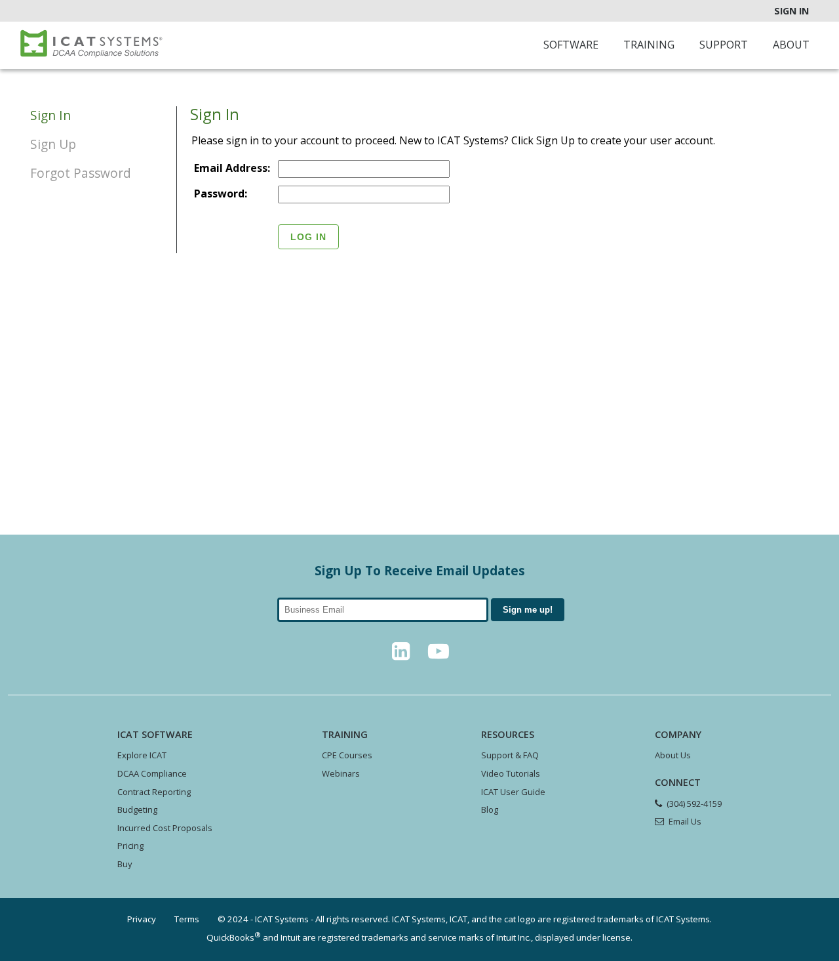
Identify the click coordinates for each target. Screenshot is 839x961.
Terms (186, 919)
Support (723, 44)
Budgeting (137, 809)
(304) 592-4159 (694, 803)
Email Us (685, 821)
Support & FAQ (510, 755)
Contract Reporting (154, 792)
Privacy (141, 919)
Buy (124, 864)
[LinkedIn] (400, 654)
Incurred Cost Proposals (164, 828)
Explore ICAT (141, 755)
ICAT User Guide (513, 792)
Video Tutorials (510, 773)
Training (648, 44)
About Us (673, 755)
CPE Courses (347, 755)
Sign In (791, 11)
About (791, 44)
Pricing (130, 845)
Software (570, 44)
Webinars (341, 773)
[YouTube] (438, 654)
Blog (489, 809)
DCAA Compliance (152, 773)
